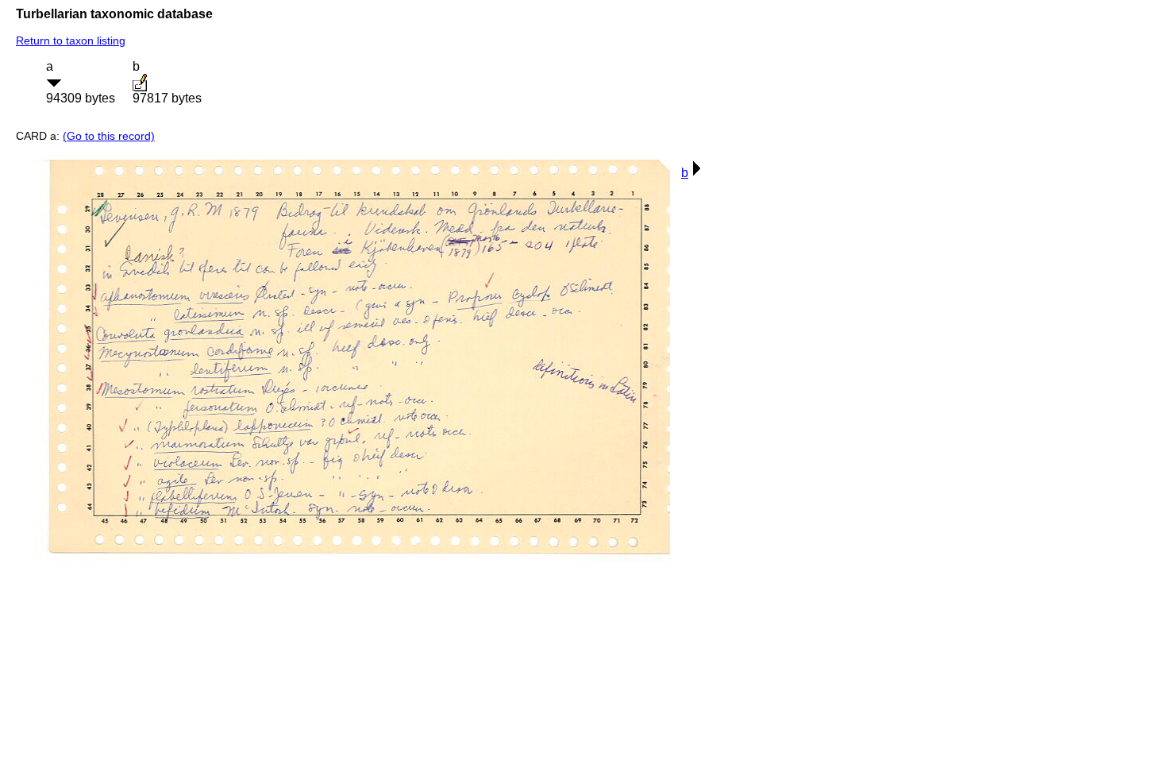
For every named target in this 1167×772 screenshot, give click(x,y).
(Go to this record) (109, 135)
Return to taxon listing (70, 40)
